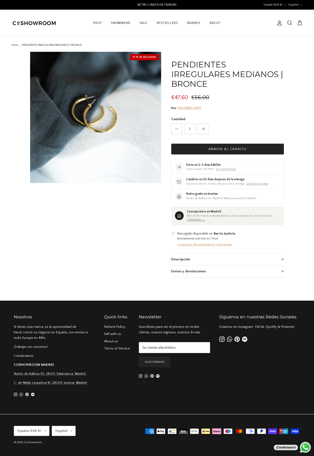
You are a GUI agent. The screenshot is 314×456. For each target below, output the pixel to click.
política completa (257, 183)
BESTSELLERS (167, 23)
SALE (143, 23)
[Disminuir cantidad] (176, 128)
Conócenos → (196, 219)
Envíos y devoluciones (188, 271)
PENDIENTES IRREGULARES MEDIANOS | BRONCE (52, 45)
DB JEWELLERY (189, 108)
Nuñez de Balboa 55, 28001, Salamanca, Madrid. (50, 374)
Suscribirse (155, 361)
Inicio (14, 45)
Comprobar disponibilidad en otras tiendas (204, 244)
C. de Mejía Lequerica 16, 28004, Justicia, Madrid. (51, 383)
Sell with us (112, 334)
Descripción (180, 259)
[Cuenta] (278, 23)
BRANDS (193, 23)
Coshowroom (33, 442)
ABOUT (215, 23)
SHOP (97, 23)
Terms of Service (117, 348)
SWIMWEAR (120, 23)
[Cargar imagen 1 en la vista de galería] (95, 117)
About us (111, 341)
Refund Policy (114, 327)
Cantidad (178, 119)
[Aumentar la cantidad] (203, 128)
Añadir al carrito (227, 149)
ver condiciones (226, 169)
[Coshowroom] (34, 23)
